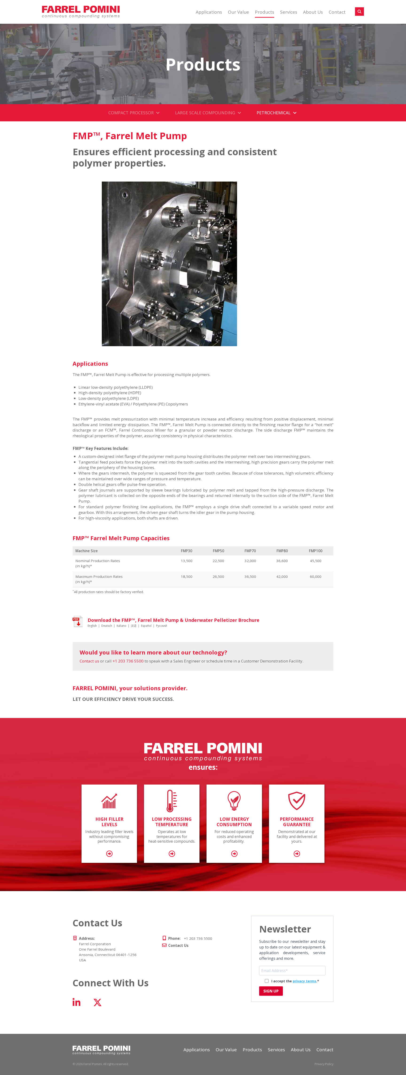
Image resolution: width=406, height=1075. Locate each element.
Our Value (238, 12)
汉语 (134, 626)
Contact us (89, 661)
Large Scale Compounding (205, 112)
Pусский (161, 626)
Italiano (121, 626)
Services (288, 12)
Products (264, 12)
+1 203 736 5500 (128, 661)
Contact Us (178, 945)
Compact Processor (131, 112)
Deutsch (106, 626)
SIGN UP (271, 991)
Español (146, 626)
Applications (209, 12)
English (92, 626)
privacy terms (304, 981)
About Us (313, 12)
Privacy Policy (324, 1064)
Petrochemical (274, 112)
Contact (337, 12)
